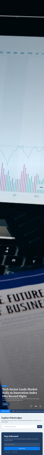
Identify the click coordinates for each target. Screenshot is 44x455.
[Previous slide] (31, 406)
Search (39, 426)
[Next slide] (40, 406)
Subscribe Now (22, 448)
